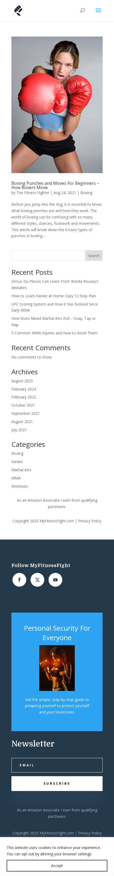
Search (94, 255)
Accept (57, 865)
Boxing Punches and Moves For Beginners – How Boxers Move (55, 185)
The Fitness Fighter (32, 192)
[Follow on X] (37, 580)
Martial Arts (21, 469)
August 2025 (22, 380)
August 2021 (22, 421)
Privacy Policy (90, 520)
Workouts (19, 486)
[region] (57, 856)
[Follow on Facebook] (19, 580)
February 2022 (23, 396)
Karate (17, 461)
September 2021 (25, 413)
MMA (16, 477)
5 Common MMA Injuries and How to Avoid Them (54, 332)
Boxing (86, 192)
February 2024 (23, 389)
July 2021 (19, 429)
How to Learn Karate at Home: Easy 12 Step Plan (53, 295)
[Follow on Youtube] (55, 580)
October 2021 (23, 405)
